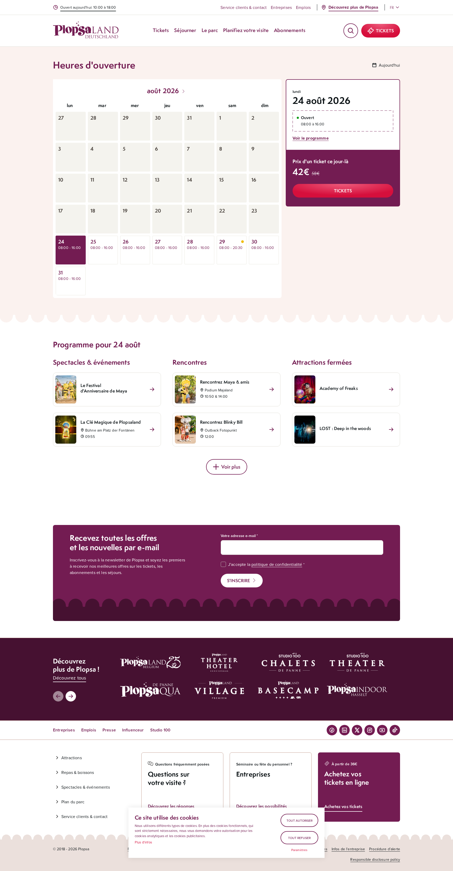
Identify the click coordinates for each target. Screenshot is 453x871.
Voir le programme (311, 138)
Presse (109, 730)
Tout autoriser (299, 820)
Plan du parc (72, 802)
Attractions (71, 758)
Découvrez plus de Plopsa (353, 7)
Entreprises (281, 7)
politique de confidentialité (276, 564)
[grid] (167, 197)
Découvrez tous (69, 678)
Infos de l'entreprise (348, 849)
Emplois (303, 7)
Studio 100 (160, 730)
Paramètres (299, 850)
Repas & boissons (77, 772)
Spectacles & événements (85, 787)
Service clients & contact (243, 7)
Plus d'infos (143, 842)
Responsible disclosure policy (375, 859)
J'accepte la (265, 564)
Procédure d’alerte (384, 849)
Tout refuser (299, 838)
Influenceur (133, 730)
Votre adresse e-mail (238, 535)
